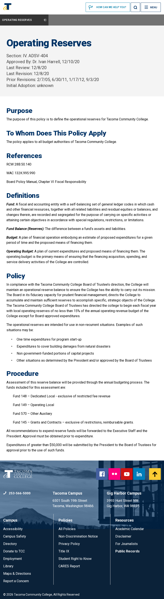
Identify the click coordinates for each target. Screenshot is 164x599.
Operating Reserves (17, 20)
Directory (10, 544)
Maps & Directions (17, 574)
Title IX (64, 551)
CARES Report (69, 566)
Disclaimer (123, 536)
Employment (12, 559)
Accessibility (13, 529)
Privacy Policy (69, 544)
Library (8, 566)
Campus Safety (14, 536)
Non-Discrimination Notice (78, 536)
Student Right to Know (75, 559)
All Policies (67, 529)
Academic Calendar (129, 529)
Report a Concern (16, 581)
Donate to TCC (14, 551)
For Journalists (126, 544)
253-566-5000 (19, 493)
